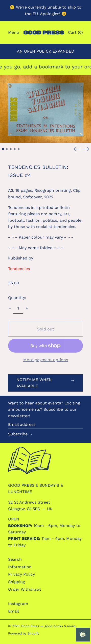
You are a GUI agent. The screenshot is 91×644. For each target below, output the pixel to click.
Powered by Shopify (23, 633)
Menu (13, 32)
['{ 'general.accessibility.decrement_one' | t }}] (9, 308)
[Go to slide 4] (15, 149)
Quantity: (17, 297)
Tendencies (19, 268)
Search (15, 559)
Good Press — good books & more (48, 626)
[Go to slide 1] (3, 149)
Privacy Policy (21, 574)
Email (13, 611)
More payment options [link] (45, 359)
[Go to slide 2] (7, 149)
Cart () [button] (75, 32)
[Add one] (26, 308)
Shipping (16, 581)
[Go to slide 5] (19, 149)
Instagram (18, 603)
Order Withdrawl (24, 589)
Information (20, 566)
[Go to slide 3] (11, 149)
